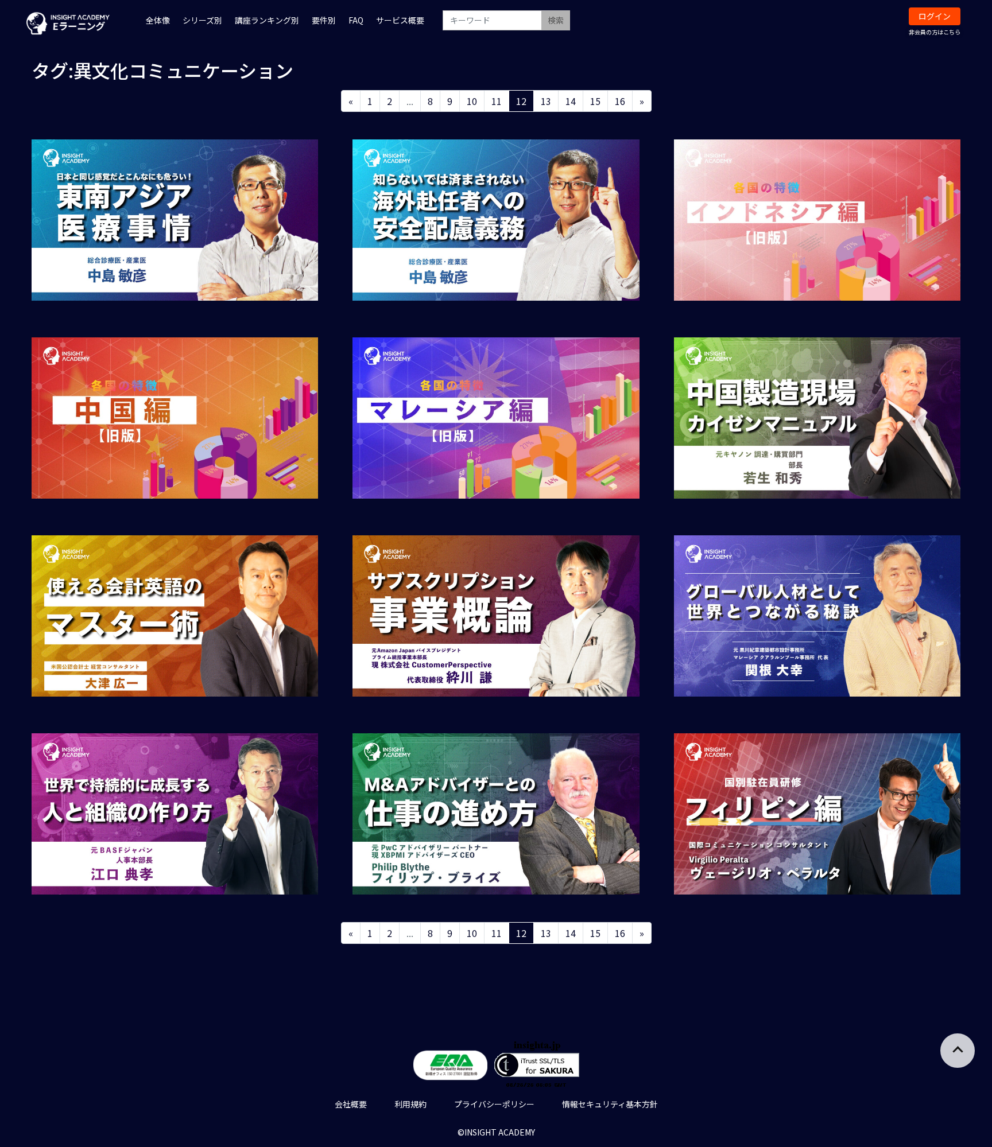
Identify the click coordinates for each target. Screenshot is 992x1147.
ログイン (935, 16)
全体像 (158, 20)
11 (496, 101)
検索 (556, 20)
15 (595, 101)
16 (620, 101)
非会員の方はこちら (934, 32)
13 (546, 101)
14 (570, 101)
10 (472, 101)
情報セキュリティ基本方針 (610, 1104)
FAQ (355, 20)
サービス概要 (400, 20)
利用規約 (410, 1104)
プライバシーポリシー (494, 1104)
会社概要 (351, 1104)
